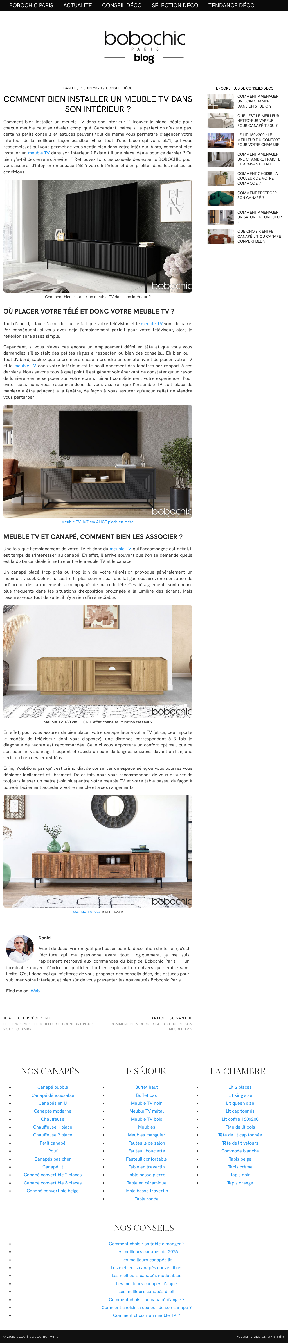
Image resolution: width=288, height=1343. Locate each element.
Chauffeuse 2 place (52, 1135)
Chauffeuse (52, 1119)
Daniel (69, 88)
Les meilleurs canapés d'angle (146, 1284)
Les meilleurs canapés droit (146, 1291)
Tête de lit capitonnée (240, 1135)
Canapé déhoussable (53, 1095)
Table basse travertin (146, 1191)
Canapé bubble (52, 1087)
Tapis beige (240, 1159)
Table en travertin (147, 1167)
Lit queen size (240, 1103)
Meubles (146, 1127)
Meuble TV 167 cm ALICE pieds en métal (98, 521)
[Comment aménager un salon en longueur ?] (220, 217)
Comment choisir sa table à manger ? (146, 1244)
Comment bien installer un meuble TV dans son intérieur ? (98, 104)
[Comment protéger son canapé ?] (220, 198)
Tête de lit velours (240, 1143)
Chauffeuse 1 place (52, 1127)
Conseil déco (122, 5)
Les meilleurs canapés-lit (146, 1260)
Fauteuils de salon (146, 1143)
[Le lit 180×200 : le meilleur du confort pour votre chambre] (220, 140)
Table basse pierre (146, 1175)
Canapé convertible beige (53, 1191)
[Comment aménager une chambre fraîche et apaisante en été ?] (220, 159)
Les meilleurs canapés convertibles (147, 1268)
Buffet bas (146, 1095)
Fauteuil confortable (146, 1159)
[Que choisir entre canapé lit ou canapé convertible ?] (220, 236)
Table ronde (147, 1199)
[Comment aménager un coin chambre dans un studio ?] (220, 101)
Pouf (52, 1151)
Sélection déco (175, 5)
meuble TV (39, 153)
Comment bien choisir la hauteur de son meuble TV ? (151, 1023)
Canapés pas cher (52, 1159)
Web (35, 991)
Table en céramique (146, 1183)
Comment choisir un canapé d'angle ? (146, 1300)
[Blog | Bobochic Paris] (144, 46)
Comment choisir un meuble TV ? (146, 1315)
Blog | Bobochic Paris (37, 1337)
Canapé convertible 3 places (53, 1183)
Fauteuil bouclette (146, 1151)
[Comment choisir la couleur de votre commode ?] (220, 178)
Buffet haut (146, 1087)
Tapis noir (240, 1175)
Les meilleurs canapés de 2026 (146, 1252)
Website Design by (261, 1337)
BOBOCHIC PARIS (31, 5)
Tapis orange (240, 1183)
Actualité (77, 5)
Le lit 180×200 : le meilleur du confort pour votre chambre (48, 1023)
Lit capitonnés (240, 1111)
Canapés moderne (52, 1111)
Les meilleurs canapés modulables (146, 1275)
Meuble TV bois (87, 912)
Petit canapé (53, 1143)
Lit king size (240, 1095)
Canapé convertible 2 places (53, 1175)
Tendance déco (231, 5)
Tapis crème (240, 1167)
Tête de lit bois (240, 1127)
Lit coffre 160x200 (240, 1119)
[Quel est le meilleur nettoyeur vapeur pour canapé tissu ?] (220, 121)
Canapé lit (52, 1167)
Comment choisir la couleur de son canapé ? (147, 1307)
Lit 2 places (240, 1087)
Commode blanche (240, 1151)
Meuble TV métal (146, 1111)
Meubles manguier (146, 1135)
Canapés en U (53, 1103)
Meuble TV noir (146, 1103)
